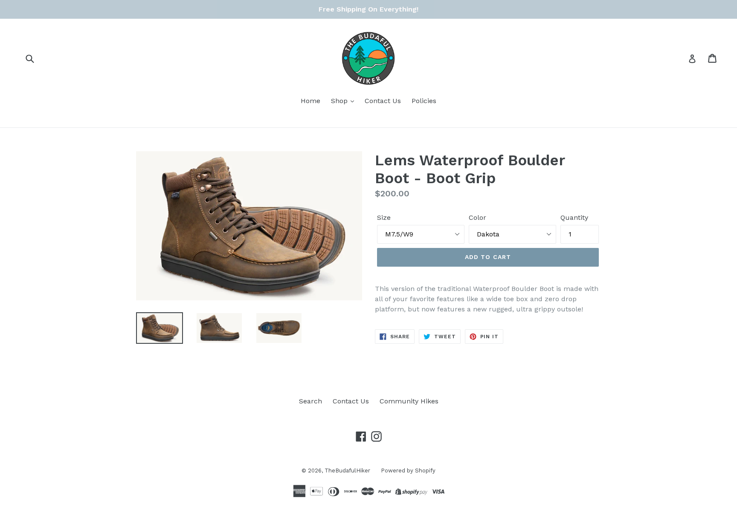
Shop (340, 101)
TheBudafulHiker (347, 470)
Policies (424, 101)
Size (384, 217)
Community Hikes (409, 401)
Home (310, 101)
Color (477, 217)
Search (310, 401)
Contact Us (383, 101)
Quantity (574, 217)
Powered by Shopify (408, 470)
